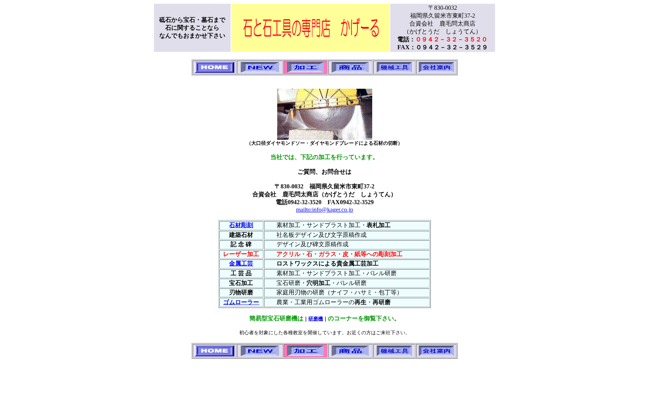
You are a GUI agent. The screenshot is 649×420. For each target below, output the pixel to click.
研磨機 (315, 318)
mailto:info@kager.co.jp (324, 209)
